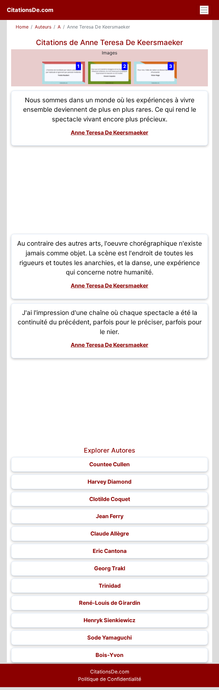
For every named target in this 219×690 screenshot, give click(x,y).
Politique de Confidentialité (109, 679)
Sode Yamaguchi (109, 637)
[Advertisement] (109, 190)
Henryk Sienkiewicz (109, 620)
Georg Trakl (109, 568)
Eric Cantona (110, 550)
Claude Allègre (109, 533)
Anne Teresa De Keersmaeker (109, 132)
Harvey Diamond (109, 481)
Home (22, 27)
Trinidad (110, 585)
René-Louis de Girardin (109, 602)
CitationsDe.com (30, 10)
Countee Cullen (109, 464)
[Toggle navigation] (204, 10)
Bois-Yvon (109, 655)
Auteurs (43, 27)
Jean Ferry (109, 516)
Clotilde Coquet (109, 499)
